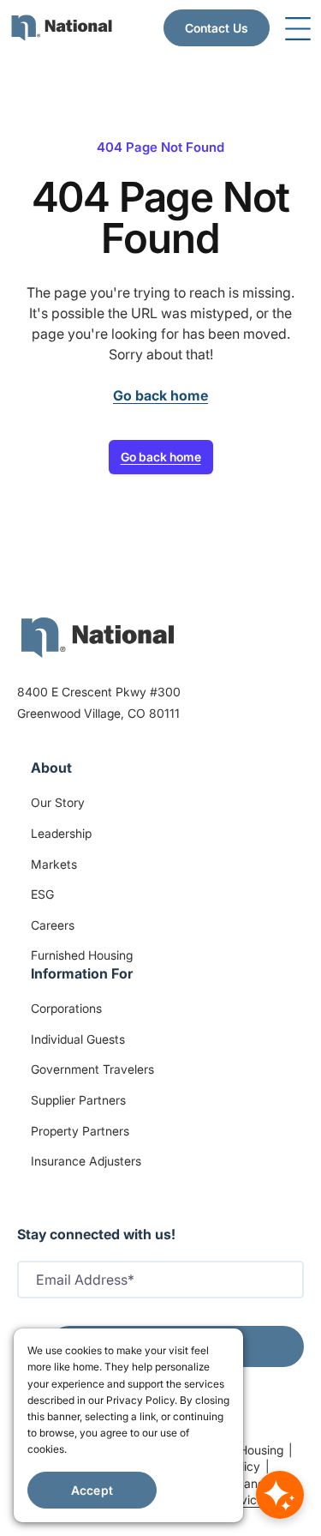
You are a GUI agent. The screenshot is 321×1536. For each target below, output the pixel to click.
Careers (52, 925)
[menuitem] (62, 28)
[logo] (97, 637)
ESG (42, 894)
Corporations (66, 1008)
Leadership (61, 833)
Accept (92, 1490)
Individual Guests (78, 1039)
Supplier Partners (78, 1100)
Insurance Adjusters (86, 1161)
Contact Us (216, 28)
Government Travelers (92, 1069)
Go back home (161, 456)
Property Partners (80, 1130)
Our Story (58, 802)
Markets (54, 864)
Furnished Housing (82, 955)
